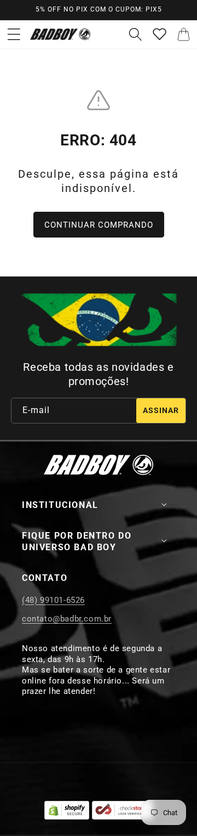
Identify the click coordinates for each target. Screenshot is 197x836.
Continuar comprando (98, 225)
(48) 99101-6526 (53, 600)
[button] (14, 34)
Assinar (161, 410)
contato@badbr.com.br (67, 619)
